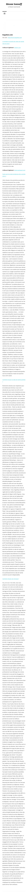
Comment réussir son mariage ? (10, 579)
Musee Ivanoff (14, 4)
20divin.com (17, 47)
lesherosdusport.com (19, 170)
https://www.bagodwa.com (15, 37)
